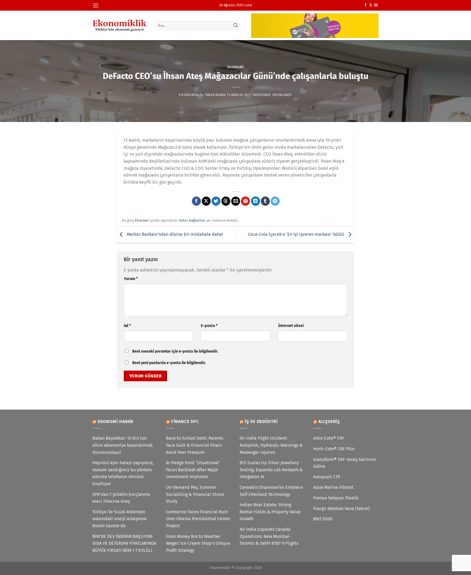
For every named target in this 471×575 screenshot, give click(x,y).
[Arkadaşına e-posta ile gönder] (235, 201)
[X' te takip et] (370, 5)
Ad (127, 325)
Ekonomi (235, 67)
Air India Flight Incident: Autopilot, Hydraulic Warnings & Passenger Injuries (271, 445)
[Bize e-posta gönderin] (376, 5)
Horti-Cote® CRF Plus (333, 448)
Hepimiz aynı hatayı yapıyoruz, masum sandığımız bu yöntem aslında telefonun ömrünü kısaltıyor (123, 473)
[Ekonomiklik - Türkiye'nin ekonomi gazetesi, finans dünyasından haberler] (119, 25)
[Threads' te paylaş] (225, 201)
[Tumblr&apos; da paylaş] (265, 201)
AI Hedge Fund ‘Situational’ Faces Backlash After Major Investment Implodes (193, 469)
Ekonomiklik (191, 95)
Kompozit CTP (326, 476)
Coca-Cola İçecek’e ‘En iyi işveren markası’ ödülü (296, 234)
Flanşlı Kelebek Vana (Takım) (341, 508)
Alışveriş (329, 421)
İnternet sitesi (291, 325)
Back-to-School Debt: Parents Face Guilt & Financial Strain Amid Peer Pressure (194, 445)
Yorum (131, 278)
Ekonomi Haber (115, 421)
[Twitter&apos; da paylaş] (216, 201)
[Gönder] (235, 25)
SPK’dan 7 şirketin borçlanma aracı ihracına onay (121, 498)
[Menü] (95, 5)
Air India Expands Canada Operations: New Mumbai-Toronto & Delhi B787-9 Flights (269, 536)
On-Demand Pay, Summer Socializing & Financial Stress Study (195, 494)
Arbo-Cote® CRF (328, 438)
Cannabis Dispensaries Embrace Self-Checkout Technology (271, 491)
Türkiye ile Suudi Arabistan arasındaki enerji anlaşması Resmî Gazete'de (119, 518)
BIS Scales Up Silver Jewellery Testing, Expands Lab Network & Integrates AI (271, 469)
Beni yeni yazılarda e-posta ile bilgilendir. (169, 363)
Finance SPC (185, 421)
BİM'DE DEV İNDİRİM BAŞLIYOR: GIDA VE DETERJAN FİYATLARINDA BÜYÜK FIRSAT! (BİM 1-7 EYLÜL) (124, 543)
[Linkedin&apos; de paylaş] (255, 201)
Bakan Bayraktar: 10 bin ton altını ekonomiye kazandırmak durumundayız (122, 445)
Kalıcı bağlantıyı (192, 220)
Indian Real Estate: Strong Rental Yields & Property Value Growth (270, 511)
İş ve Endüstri (261, 421)
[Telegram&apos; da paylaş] (275, 201)
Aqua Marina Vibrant (333, 487)
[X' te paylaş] (206, 201)
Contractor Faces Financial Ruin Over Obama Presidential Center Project (198, 518)
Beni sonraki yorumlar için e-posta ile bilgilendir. (175, 351)
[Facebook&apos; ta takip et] (365, 5)
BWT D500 (323, 519)
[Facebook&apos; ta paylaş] (196, 201)
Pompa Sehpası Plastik (335, 497)
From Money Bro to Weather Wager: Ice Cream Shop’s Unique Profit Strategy (198, 543)
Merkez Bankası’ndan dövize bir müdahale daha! (174, 234)
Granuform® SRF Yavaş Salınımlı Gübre (344, 463)
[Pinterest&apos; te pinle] (245, 201)
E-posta (209, 325)
